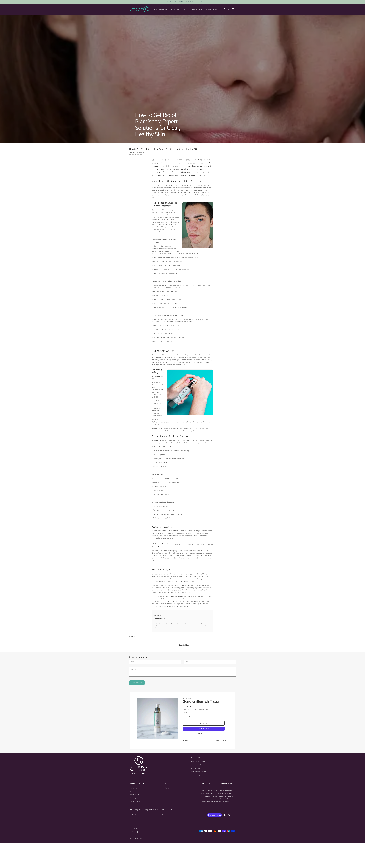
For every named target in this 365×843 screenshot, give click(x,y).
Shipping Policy (135, 798)
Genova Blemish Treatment (161, 210)
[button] (165, 9)
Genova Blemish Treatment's (166, 531)
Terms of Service (135, 801)
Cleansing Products (197, 765)
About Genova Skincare (198, 771)
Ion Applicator (195, 768)
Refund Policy (134, 794)
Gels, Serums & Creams (198, 761)
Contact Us (133, 788)
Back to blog (184, 645)
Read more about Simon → (159, 627)
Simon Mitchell (137, 154)
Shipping (193, 709)
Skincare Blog (195, 775)
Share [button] (133, 636)
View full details (221, 740)
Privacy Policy (134, 791)
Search (167, 788)
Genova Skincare (138, 838)
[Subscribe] (162, 815)
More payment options (203, 733)
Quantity (185, 712)
